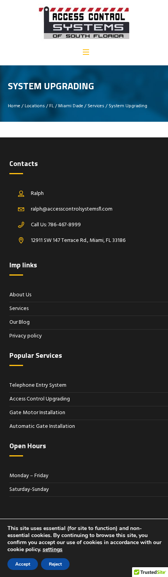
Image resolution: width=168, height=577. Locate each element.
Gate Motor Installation (37, 412)
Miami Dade (70, 106)
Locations (35, 106)
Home (14, 106)
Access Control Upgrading (39, 399)
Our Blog (19, 322)
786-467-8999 (64, 224)
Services (96, 106)
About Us (20, 294)
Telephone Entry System (37, 385)
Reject (55, 564)
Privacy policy (25, 336)
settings (53, 549)
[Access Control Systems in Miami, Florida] (83, 23)
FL (51, 106)
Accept (22, 564)
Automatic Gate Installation (42, 426)
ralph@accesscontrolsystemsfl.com (72, 209)
